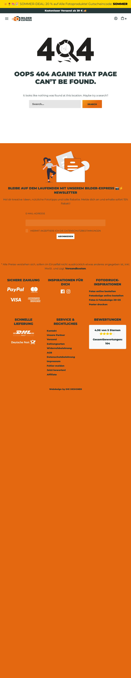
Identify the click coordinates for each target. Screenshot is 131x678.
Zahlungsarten (56, 343)
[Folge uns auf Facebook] (63, 292)
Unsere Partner (56, 335)
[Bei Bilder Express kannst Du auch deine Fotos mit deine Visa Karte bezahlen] (15, 300)
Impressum (54, 361)
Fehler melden (55, 365)
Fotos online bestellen (102, 291)
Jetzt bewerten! (56, 370)
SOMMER (120, 4)
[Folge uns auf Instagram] (68, 292)
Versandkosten (75, 268)
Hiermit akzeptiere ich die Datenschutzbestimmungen (65, 230)
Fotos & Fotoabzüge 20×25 (105, 299)
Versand (52, 339)
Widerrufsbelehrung (59, 348)
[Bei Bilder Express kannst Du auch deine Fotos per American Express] (34, 300)
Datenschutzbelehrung (61, 357)
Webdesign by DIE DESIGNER (65, 389)
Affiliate (52, 374)
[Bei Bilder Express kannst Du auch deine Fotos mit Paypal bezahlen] (15, 290)
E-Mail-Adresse (35, 213)
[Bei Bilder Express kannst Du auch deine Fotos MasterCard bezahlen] (34, 290)
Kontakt (52, 330)
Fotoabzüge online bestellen (106, 295)
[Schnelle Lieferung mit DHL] (23, 336)
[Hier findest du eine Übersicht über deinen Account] (116, 18)
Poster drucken (98, 304)
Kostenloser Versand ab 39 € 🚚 (65, 10)
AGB (49, 352)
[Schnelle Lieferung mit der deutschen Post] (23, 344)
